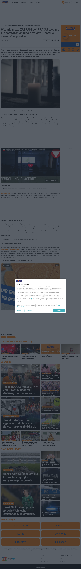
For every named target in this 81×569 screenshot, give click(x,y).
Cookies (24, 306)
